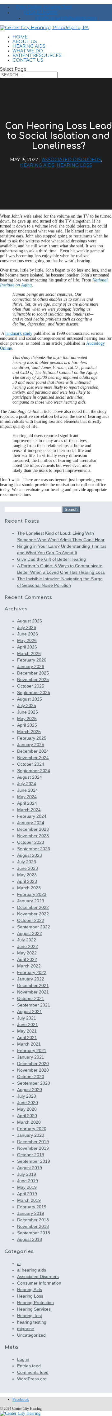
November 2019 (33, 1148)
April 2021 (27, 1037)
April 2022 (27, 959)
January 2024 (30, 822)
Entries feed (29, 1365)
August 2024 (29, 777)
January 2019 (30, 1213)
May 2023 (27, 874)
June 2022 (27, 946)
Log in (23, 1359)
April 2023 (27, 881)
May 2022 (27, 952)
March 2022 (29, 965)
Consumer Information (39, 1283)
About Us (24, 41)
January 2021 (30, 1057)
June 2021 (27, 1024)
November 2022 (33, 913)
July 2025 (26, 705)
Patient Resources (37, 55)
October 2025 (30, 686)
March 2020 (29, 1122)
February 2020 (31, 1128)
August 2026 (29, 620)
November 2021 (33, 991)
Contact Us (27, 60)
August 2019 (29, 1167)
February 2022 (31, 972)
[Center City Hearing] (56, 1413)
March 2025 (29, 731)
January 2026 (30, 666)
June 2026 (27, 633)
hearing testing (31, 1322)
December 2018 (33, 1219)
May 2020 (27, 1109)
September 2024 (33, 770)
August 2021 (29, 1011)
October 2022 (30, 920)
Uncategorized (31, 1335)
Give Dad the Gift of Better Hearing (51, 559)
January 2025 (30, 744)
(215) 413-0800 (41, 12)
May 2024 (27, 796)
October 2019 (30, 1154)
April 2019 (27, 1193)
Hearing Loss (74, 165)
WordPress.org (32, 1378)
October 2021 (30, 998)
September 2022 (33, 926)
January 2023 (30, 900)
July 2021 (26, 1018)
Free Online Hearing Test (44, 7)
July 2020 (26, 1096)
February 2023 (31, 894)
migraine (25, 1328)
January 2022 (30, 978)
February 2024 (31, 816)
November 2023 (33, 835)
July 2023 (26, 861)
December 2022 (33, 907)
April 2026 (27, 646)
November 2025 (33, 679)
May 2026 (27, 640)
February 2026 (31, 659)
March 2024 (29, 809)
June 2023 (27, 868)
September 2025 (33, 692)
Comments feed (33, 1372)
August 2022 (29, 933)
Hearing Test (29, 1315)
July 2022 (26, 939)
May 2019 (27, 1187)
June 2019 (27, 1180)
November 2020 (33, 1070)
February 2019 (31, 1206)
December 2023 (33, 829)
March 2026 (29, 653)
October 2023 (30, 842)
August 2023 (29, 855)
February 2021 (31, 1050)
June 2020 (27, 1102)
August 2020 (29, 1089)
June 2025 (27, 712)
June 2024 (27, 790)
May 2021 (27, 1031)
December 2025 (33, 672)
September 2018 (33, 1232)
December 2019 (33, 1141)
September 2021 (33, 1004)
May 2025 (27, 718)
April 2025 (27, 725)
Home (20, 37)
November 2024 (33, 757)
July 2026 (26, 627)
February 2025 (31, 738)
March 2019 (29, 1200)
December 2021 (33, 985)
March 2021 (29, 1044)
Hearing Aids (28, 46)
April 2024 (27, 803)
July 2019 (26, 1174)
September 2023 (33, 848)
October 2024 (30, 764)
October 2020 (30, 1076)
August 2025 (29, 699)
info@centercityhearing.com (65, 18)
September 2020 (33, 1083)
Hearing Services (34, 1309)
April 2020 (27, 1115)
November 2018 (33, 1226)
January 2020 (30, 1135)
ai (19, 1263)
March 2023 (29, 887)
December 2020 (33, 1063)
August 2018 (29, 1239)
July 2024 (26, 783)
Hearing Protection (35, 1302)
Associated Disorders (71, 159)
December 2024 (33, 751)
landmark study (18, 333)
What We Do (27, 51)
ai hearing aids (31, 1270)
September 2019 (33, 1161)
